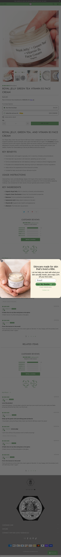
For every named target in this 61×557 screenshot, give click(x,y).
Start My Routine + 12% (46, 284)
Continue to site (45, 290)
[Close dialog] (2, 261)
